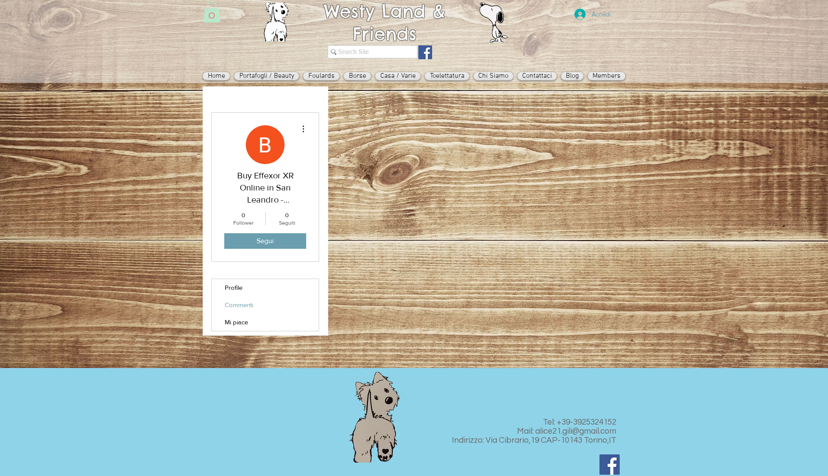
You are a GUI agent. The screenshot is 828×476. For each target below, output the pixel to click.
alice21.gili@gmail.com (575, 431)
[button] (212, 11)
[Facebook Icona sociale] (425, 52)
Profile (233, 287)
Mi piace (236, 322)
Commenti (239, 304)
